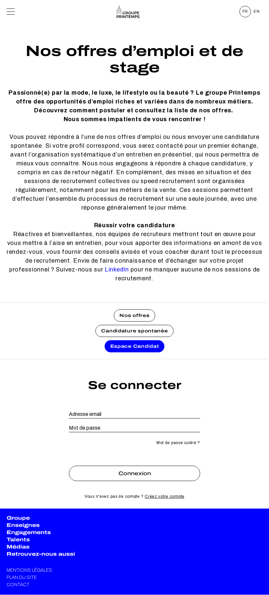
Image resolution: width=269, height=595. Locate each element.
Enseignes (23, 525)
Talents (18, 539)
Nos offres (134, 315)
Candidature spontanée (134, 330)
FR (245, 11)
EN (257, 11)
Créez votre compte (164, 496)
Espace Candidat (134, 346)
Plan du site (22, 577)
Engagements (29, 532)
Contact (18, 584)
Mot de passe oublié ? (178, 442)
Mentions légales (29, 570)
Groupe (18, 518)
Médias (18, 546)
